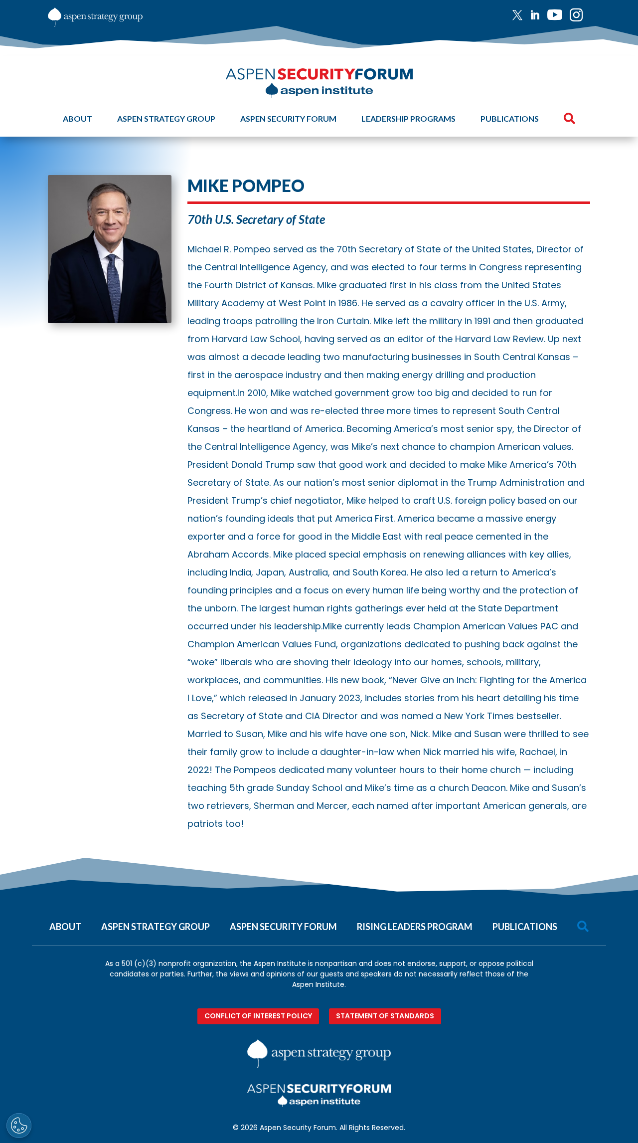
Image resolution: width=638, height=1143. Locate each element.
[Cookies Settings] (18, 1125)
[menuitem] (521, 14)
